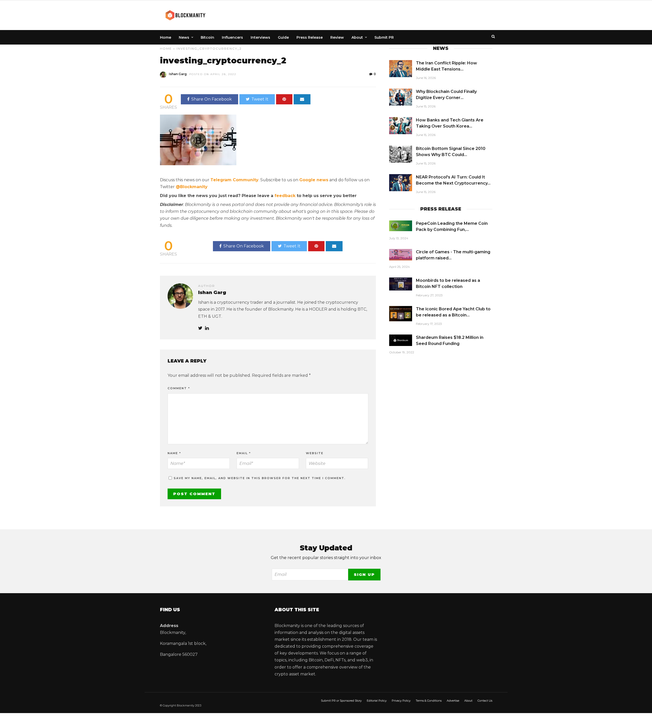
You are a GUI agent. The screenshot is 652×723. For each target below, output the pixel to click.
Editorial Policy (377, 700)
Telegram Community (234, 179)
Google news (313, 179)
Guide (283, 37)
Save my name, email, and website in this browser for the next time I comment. (260, 478)
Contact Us (485, 700)
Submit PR (384, 37)
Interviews (260, 37)
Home (165, 37)
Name (174, 453)
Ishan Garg (178, 74)
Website (314, 453)
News (184, 37)
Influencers (232, 37)
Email (244, 453)
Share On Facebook (211, 99)
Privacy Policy (401, 700)
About (357, 37)
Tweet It (259, 99)
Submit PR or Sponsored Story (341, 700)
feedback (285, 195)
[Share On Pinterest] (284, 99)
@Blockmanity (192, 186)
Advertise (453, 700)
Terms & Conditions (429, 700)
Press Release (309, 37)
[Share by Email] (302, 99)
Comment (179, 388)
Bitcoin (207, 37)
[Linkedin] (207, 328)
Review (337, 37)
